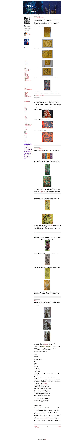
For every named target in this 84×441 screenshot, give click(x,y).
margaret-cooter (26, 74)
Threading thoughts (26, 77)
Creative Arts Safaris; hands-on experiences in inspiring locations (27, 101)
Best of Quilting (41, 150)
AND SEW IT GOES (26, 76)
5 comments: (43, 95)
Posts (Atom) (38, 427)
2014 (25, 115)
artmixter (25, 79)
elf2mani (25, 71)
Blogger (45, 439)
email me (51, 188)
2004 (25, 141)
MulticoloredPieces (26, 78)
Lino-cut (35, 236)
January (26, 134)
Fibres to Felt (25, 94)
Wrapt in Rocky (43, 191)
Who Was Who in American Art (41, 407)
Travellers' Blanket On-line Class (39, 17)
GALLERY (41, 14)
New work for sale (51, 14)
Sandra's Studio (26, 75)
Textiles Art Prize (50, 225)
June (25, 123)
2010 (25, 136)
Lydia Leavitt (45, 383)
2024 (25, 106)
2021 (25, 109)
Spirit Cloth (25, 73)
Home (24, 14)
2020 (25, 110)
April (25, 131)
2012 (25, 117)
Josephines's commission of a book (46, 418)
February (26, 133)
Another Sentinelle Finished (38, 148)
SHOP (38, 14)
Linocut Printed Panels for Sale (29, 14)
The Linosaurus (26, 68)
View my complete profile (28, 34)
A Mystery (35, 300)
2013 (25, 116)
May (25, 130)
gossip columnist (46, 344)
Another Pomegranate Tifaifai (38, 98)
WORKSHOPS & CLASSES (46, 14)
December (26, 118)
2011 (25, 135)
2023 (25, 107)
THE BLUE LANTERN (26, 70)
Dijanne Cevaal (28, 33)
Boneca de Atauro (35, 14)
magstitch (25, 93)
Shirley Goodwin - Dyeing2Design (26, 92)
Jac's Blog (25, 72)
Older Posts (59, 426)
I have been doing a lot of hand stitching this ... (28, 127)
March (26, 132)
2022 (25, 108)
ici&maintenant (26, 95)
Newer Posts (35, 426)
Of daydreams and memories (27, 69)
